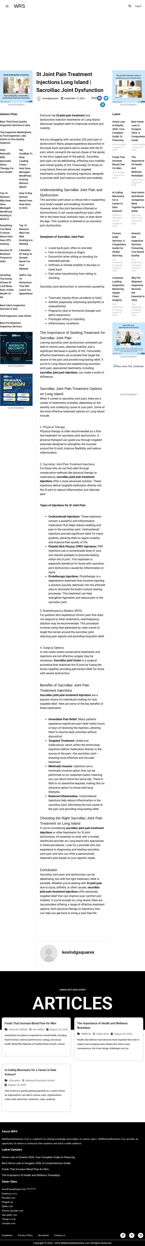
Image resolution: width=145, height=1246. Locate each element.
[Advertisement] (72, 38)
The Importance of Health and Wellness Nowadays (31, 1175)
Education (14, 1080)
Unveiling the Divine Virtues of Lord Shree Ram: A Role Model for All (7, 286)
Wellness (86, 1033)
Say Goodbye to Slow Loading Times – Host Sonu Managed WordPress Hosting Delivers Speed (26, 168)
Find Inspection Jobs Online (15, 315)
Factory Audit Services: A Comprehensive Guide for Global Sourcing (121, 244)
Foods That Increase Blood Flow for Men (30, 1023)
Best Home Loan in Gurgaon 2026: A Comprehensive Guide (36, 1163)
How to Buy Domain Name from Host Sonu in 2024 (25, 200)
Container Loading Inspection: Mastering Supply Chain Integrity (118, 288)
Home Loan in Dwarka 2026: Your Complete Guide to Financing (38, 1157)
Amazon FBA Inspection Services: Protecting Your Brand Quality (137, 244)
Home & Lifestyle (18, 1029)
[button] (130, 6)
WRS (19, 6)
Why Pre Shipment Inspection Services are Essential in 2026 (137, 288)
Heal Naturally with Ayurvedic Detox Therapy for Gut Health (7, 160)
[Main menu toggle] (7, 6)
